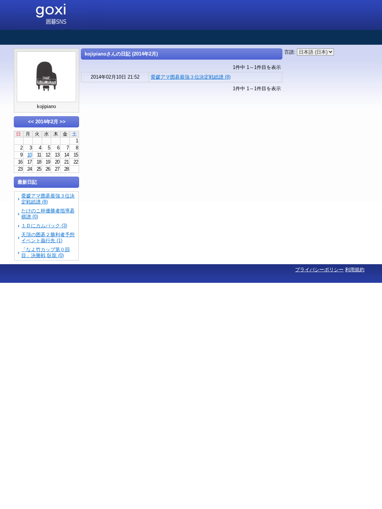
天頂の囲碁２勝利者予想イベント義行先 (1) (48, 237)
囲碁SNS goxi (59, 15)
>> (63, 121)
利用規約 (354, 269)
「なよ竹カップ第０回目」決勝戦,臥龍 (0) (45, 252)
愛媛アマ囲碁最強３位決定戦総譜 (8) (191, 77)
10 (29, 155)
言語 (289, 52)
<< (31, 121)
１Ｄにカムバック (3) (44, 225)
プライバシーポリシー (319, 269)
